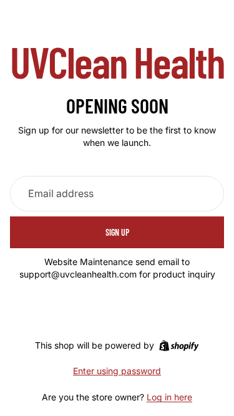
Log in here (169, 397)
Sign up (117, 232)
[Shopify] (178, 345)
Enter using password (117, 370)
